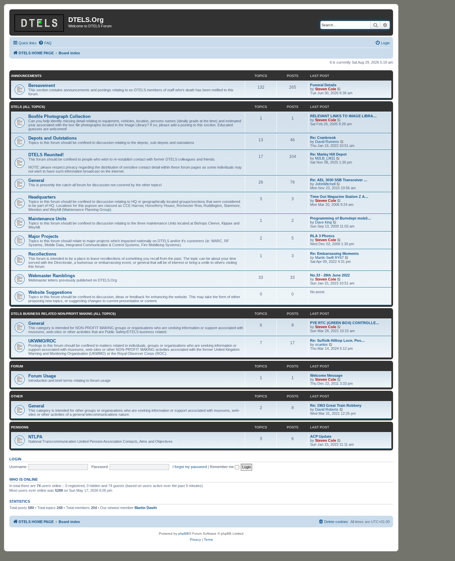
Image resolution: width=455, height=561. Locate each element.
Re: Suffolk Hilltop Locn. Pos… (337, 340)
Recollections (42, 254)
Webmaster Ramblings (51, 275)
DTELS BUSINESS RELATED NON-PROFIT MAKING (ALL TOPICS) (63, 313)
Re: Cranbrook (323, 138)
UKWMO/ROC (42, 340)
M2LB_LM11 (325, 158)
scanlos (321, 344)
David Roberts (326, 409)
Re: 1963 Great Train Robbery (335, 405)
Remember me (222, 467)
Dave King (323, 222)
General (36, 180)
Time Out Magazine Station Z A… (339, 197)
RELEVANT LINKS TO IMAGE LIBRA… (343, 116)
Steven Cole (325, 89)
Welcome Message (326, 375)
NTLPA (35, 436)
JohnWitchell (325, 184)
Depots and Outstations (52, 138)
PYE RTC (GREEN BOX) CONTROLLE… (344, 323)
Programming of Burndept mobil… (340, 218)
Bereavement (41, 85)
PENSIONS (20, 427)
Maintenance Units (47, 218)
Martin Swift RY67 (329, 258)
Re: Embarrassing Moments (334, 254)
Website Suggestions (50, 292)
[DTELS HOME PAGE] (39, 21)
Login (15, 459)
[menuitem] (45, 43)
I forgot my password (190, 467)
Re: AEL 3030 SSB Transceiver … (338, 180)
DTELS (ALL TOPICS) (28, 107)
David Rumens (327, 142)
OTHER (17, 396)
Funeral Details (323, 85)
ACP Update (320, 436)
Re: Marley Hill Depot (328, 154)
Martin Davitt (146, 508)
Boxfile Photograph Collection (59, 116)
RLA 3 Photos (322, 236)
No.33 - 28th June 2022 (330, 275)
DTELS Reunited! (46, 154)
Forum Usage (42, 375)
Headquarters (42, 197)
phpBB (183, 533)
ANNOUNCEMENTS (26, 76)
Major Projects (43, 236)
